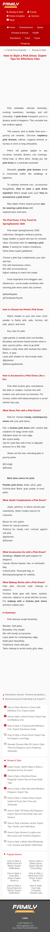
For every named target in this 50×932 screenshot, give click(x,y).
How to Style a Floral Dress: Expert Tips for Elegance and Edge (26, 737)
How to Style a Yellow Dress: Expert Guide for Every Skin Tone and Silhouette (24, 801)
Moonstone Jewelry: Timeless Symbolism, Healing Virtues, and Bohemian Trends (26, 694)
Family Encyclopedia (16, 50)
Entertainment (26, 27)
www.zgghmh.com (25, 925)
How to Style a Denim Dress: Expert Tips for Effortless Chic (26, 718)
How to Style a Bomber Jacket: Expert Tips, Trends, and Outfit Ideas (25, 825)
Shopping (25, 43)
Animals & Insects (19, 33)
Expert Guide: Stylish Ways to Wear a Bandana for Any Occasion (25, 768)
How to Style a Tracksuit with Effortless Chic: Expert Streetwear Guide (25, 727)
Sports (40, 27)
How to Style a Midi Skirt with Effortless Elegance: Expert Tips (25, 790)
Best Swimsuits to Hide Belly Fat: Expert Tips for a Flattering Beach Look (26, 699)
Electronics (15, 38)
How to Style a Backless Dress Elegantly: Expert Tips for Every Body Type (25, 779)
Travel (37, 38)
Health (36, 33)
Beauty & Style (39, 50)
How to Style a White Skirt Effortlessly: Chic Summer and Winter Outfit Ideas (25, 843)
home (12, 27)
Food (27, 38)
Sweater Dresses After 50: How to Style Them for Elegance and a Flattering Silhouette (26, 747)
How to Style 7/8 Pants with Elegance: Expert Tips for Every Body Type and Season (25, 813)
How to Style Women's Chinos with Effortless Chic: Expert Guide (24, 709)
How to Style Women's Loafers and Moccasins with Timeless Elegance (24, 834)
